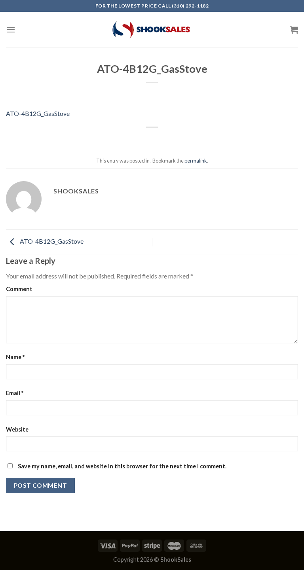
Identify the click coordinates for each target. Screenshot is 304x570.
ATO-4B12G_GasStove (38, 113)
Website (17, 429)
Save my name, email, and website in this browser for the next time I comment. (122, 466)
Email (14, 393)
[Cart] (294, 29)
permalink (195, 160)
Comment (19, 289)
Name (15, 357)
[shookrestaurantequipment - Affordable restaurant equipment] (152, 29)
